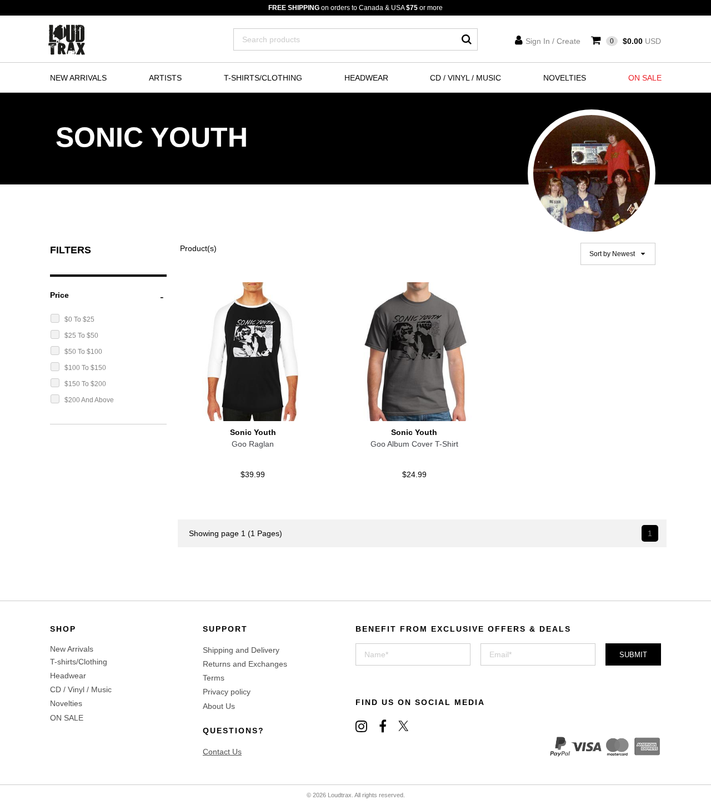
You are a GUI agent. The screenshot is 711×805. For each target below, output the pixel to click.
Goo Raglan (253, 443)
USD (635, 41)
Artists (165, 77)
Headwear (366, 77)
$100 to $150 (85, 368)
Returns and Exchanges (245, 663)
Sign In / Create (552, 41)
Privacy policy (227, 691)
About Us (219, 706)
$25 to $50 (81, 335)
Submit (633, 655)
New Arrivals (78, 77)
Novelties (564, 77)
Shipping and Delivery (241, 650)
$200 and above (89, 400)
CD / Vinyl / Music (465, 77)
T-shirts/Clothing (263, 77)
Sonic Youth (253, 432)
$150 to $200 (85, 384)
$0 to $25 (79, 319)
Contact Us (222, 751)
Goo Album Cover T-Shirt (414, 443)
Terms (213, 677)
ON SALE (645, 77)
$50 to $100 (83, 352)
